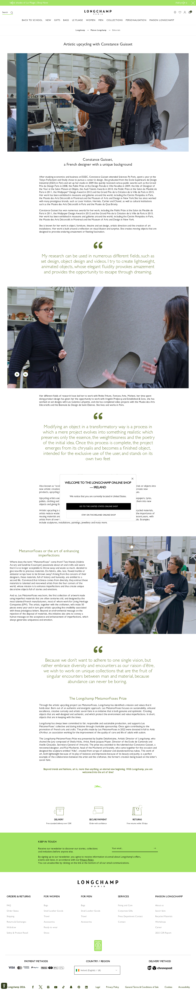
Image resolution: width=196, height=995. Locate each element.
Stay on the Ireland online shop (99, 515)
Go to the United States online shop (98, 506)
